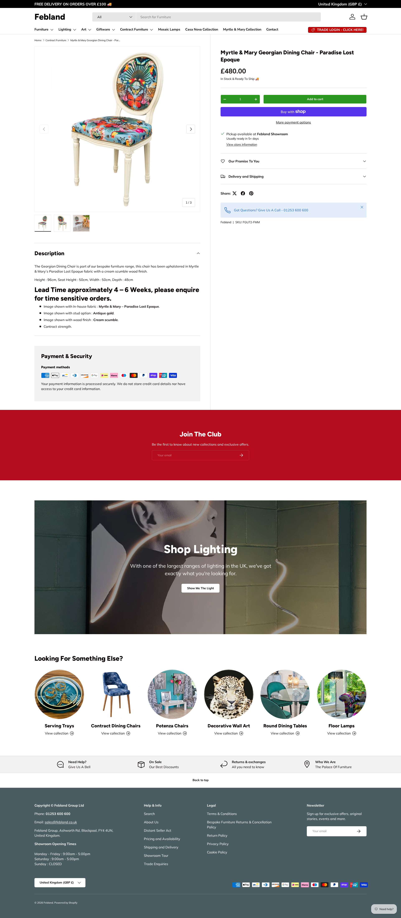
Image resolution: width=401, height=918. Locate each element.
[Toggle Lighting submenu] (74, 29)
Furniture (41, 29)
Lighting (64, 29)
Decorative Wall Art (229, 726)
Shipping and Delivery (161, 847)
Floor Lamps (342, 726)
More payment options (293, 122)
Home (38, 40)
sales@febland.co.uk (61, 822)
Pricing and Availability (162, 839)
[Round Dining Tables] (285, 694)
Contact (272, 29)
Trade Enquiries (156, 864)
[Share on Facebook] (243, 193)
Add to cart (315, 99)
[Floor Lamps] (341, 694)
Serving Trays (59, 726)
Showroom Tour (156, 855)
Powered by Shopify (65, 902)
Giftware (103, 29)
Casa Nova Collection (201, 29)
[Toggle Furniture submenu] (51, 29)
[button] (364, 16)
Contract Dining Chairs (116, 726)
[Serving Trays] (59, 694)
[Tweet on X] (234, 193)
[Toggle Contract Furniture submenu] (151, 29)
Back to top (201, 780)
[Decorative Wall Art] (228, 694)
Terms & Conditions (222, 814)
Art (83, 29)
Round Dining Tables (285, 726)
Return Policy (217, 835)
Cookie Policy (217, 852)
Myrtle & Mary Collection (242, 29)
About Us (151, 822)
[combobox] (206, 17)
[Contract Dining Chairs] (115, 694)
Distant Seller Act (157, 830)
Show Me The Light (200, 588)
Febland (226, 222)
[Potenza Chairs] (172, 694)
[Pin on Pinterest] (251, 193)
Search (149, 814)
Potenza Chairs (172, 726)
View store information (241, 144)
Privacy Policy (218, 844)
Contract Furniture (134, 29)
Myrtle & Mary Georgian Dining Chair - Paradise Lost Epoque (95, 40)
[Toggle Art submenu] (89, 29)
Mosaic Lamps (169, 29)
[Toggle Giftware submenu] (113, 29)
